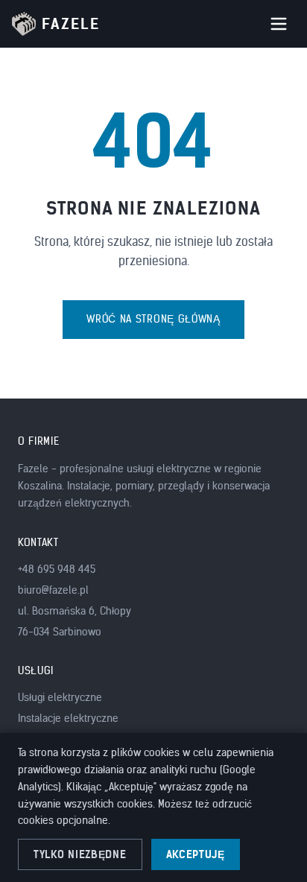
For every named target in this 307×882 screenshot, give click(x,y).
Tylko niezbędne (80, 854)
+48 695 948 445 (56, 569)
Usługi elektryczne (60, 697)
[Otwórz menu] (278, 23)
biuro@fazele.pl (53, 590)
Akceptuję (195, 854)
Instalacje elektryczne (68, 718)
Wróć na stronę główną (153, 319)
